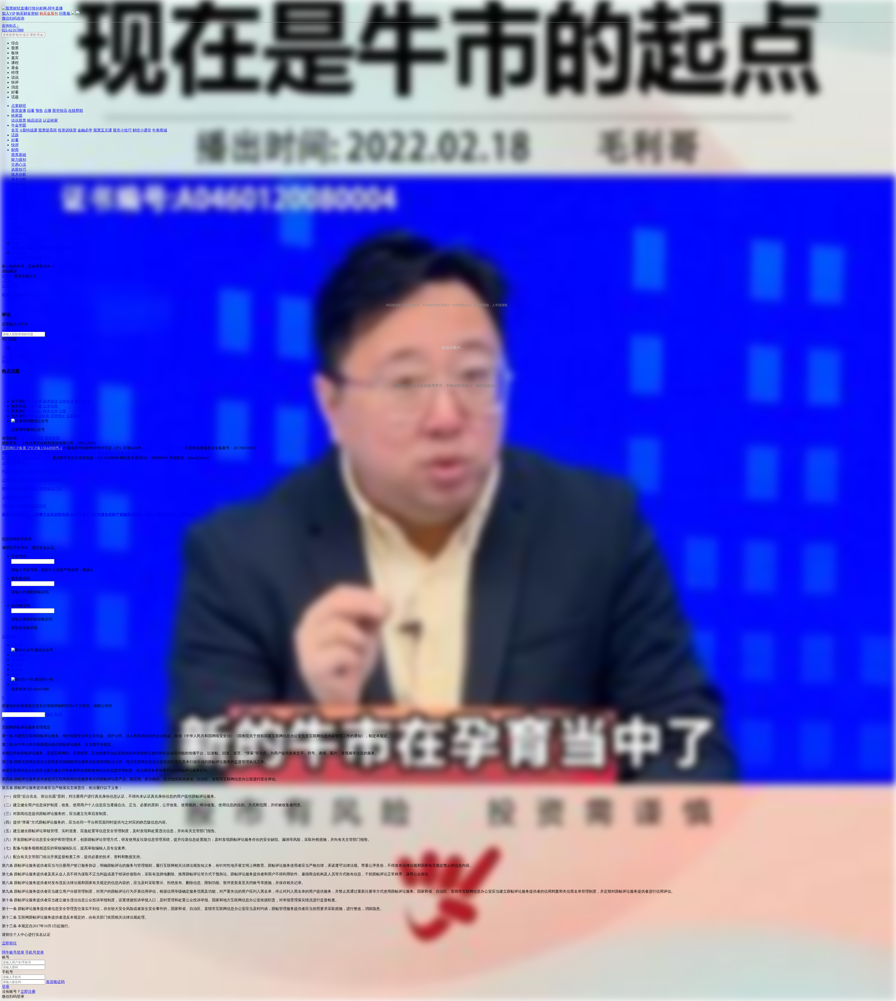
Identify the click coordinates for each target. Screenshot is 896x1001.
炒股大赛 (66, 248)
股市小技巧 (122, 130)
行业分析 (18, 184)
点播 (47, 111)
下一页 (19, 356)
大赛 (15, 243)
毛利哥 (7, 276)
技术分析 (18, 174)
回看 (31, 111)
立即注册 (28, 992)
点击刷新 (19, 601)
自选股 (16, 665)
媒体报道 (50, 401)
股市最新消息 (32, 438)
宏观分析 (18, 189)
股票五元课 (102, 130)
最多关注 (34, 248)
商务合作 (50, 411)
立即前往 (9, 943)
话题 (15, 135)
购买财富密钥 (27, 13)
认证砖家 (50, 120)
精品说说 (34, 120)
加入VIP (8, 13)
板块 (39, 258)
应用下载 (34, 406)
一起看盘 (18, 258)
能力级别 (18, 160)
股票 (31, 258)
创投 (15, 223)
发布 (5, 361)
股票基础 (18, 155)
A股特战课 (28, 130)
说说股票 (18, 120)
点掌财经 (18, 106)
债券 (15, 204)
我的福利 (18, 660)
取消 (58, 714)
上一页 (7, 356)
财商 (15, 150)
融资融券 (18, 233)
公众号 (16, 645)
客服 (15, 674)
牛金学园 (18, 125)
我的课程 (18, 655)
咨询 (15, 684)
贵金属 (16, 228)
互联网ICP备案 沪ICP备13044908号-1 (32, 448)
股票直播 (18, 111)
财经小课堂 (142, 130)
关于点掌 (34, 401)
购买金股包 (48, 13)
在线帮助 (75, 111)
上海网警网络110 (16, 463)
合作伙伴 (66, 401)
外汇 (15, 214)
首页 (15, 130)
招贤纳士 (57, 416)
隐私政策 (82, 401)
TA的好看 (10, 286)
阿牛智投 (18, 253)
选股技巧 (18, 169)
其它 (15, 238)
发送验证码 (55, 982)
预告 (39, 111)
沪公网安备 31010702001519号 (26, 458)
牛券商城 (159, 130)
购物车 (16, 670)
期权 (15, 218)
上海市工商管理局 (17, 497)
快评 (15, 145)
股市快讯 (59, 111)
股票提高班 (47, 130)
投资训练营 (67, 130)
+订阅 (6, 281)
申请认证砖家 (38, 416)
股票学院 (52, 438)
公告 (62, 411)
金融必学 (84, 130)
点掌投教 (50, 406)
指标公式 (18, 194)
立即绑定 (9, 636)
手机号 (7, 972)
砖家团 (16, 115)
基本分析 (18, 179)
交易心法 (18, 164)
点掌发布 (73, 416)
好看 (15, 140)
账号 (5, 957)
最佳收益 (18, 248)
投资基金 (18, 199)
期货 (15, 209)
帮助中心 (34, 411)
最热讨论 (50, 248)
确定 (49, 714)
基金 (47, 258)
